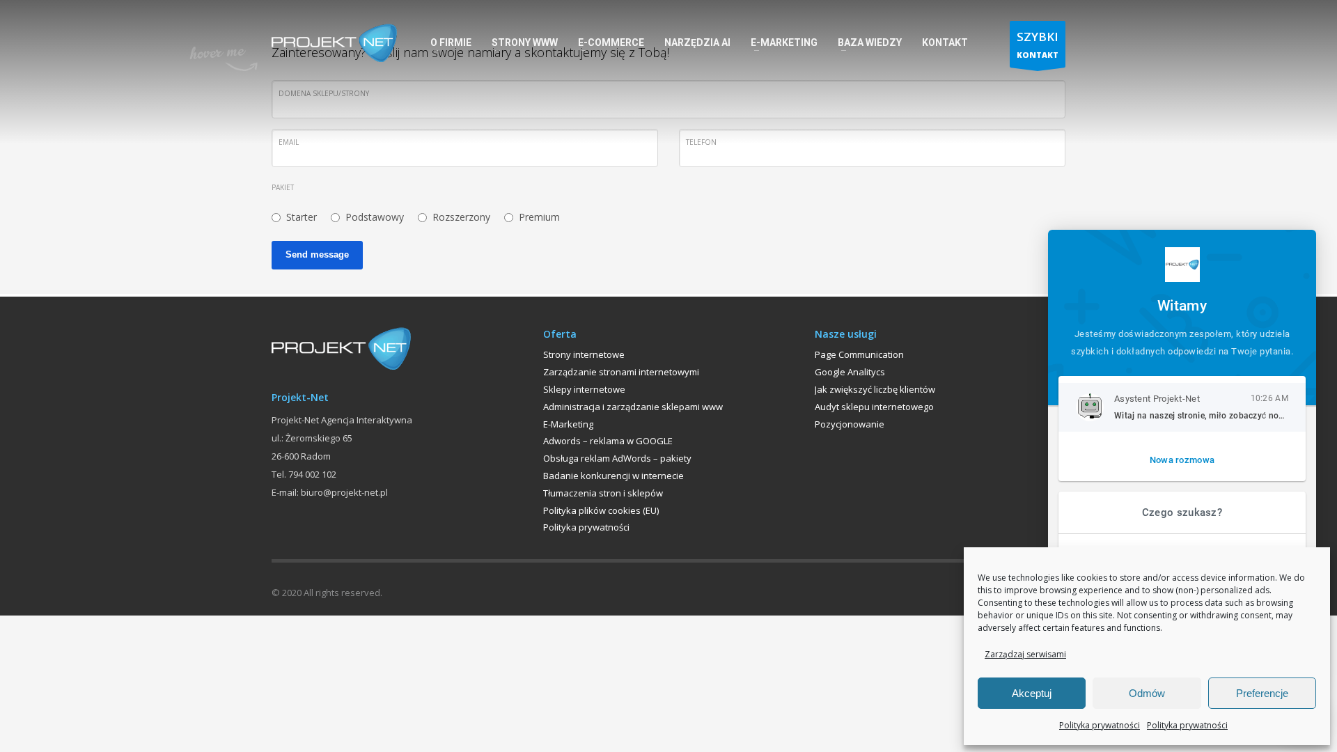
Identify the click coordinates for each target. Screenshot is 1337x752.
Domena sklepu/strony (324, 93)
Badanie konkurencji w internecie (613, 475)
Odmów (1147, 693)
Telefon (701, 142)
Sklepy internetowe (584, 389)
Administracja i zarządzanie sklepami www (633, 406)
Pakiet (283, 187)
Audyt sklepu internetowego (874, 406)
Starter (301, 217)
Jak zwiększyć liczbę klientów (875, 389)
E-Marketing (568, 424)
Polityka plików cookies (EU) (601, 510)
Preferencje (1262, 693)
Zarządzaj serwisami (1025, 654)
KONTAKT (1037, 44)
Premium (539, 217)
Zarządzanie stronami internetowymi (621, 372)
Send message (317, 254)
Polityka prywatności (1099, 725)
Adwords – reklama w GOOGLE (608, 440)
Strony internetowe (584, 354)
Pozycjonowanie (849, 424)
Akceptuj (1031, 693)
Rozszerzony (461, 217)
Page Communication (859, 354)
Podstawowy (374, 217)
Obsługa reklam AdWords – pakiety (617, 458)
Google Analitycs (850, 372)
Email (289, 142)
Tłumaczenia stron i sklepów (603, 493)
